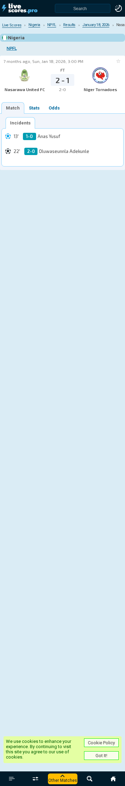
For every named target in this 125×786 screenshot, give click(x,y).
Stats (34, 108)
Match (13, 108)
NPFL (12, 48)
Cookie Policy (101, 742)
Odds (54, 108)
